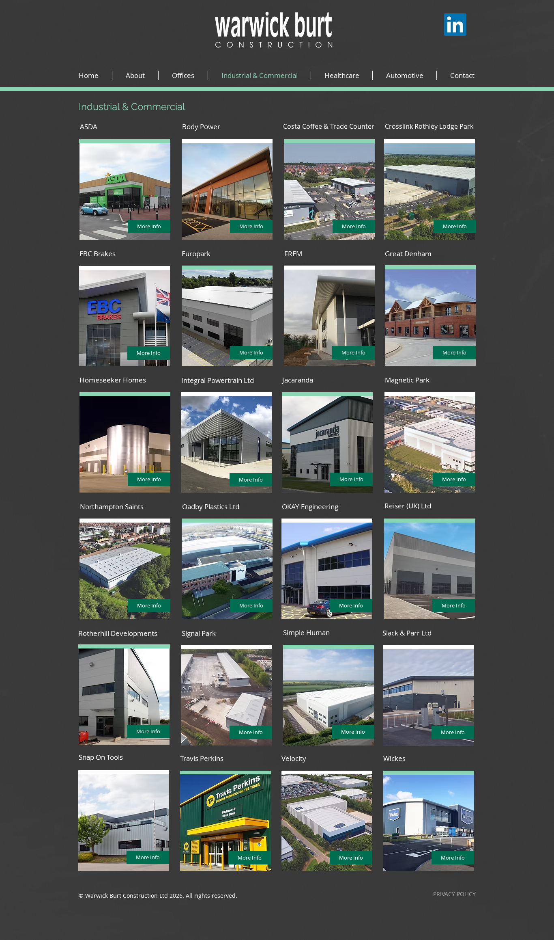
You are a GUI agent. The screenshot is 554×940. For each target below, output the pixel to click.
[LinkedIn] (455, 24)
